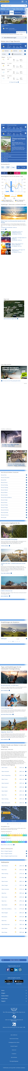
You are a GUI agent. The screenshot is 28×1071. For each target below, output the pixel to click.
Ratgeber (3, 1001)
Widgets (3, 993)
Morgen (7, 12)
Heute (2, 12)
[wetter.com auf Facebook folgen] (8, 969)
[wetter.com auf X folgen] (12, 970)
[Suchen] (25, 5)
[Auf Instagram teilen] (17, 173)
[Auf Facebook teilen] (4, 173)
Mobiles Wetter (4, 995)
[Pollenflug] (22, 2)
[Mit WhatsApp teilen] (23, 173)
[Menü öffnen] (26, 1)
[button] (14, 46)
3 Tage (11, 12)
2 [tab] (11, 641)
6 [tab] (19, 641)
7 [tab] (20, 824)
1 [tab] (9, 641)
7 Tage (23, 12)
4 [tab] (15, 641)
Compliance (14, 1053)
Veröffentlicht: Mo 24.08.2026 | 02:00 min (9, 227)
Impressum (14, 1049)
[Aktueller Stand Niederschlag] (14, 309)
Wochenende (18, 12)
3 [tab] (13, 641)
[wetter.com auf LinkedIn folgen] (16, 969)
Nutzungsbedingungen (14, 1061)
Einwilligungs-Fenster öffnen (14, 1042)
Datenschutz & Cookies (14, 1038)
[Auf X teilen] (10, 173)
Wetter (2, 990)
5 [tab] (17, 641)
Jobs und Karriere (14, 1034)
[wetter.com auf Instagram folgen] (20, 969)
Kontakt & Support (14, 1046)
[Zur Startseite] (5, 1)
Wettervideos (4, 998)
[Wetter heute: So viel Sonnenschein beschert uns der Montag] (14, 212)
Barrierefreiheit (14, 1057)
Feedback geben (12, 29)
